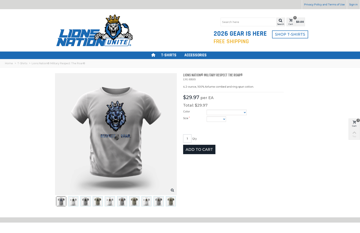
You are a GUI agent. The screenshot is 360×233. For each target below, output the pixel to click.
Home (9, 63)
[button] (280, 22)
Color (187, 111)
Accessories (195, 55)
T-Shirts (168, 55)
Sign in (353, 4)
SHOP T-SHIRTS (290, 34)
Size (186, 118)
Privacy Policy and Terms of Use (324, 4)
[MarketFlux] (94, 30)
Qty (194, 138)
